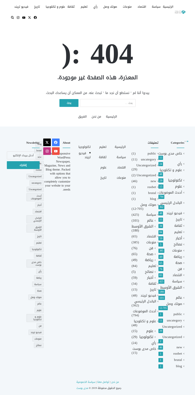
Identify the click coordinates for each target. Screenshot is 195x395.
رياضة (178, 257)
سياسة (156, 6)
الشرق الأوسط (171, 288)
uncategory (174, 320)
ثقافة (71, 6)
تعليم (84, 6)
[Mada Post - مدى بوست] (180, 12)
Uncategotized (172, 337)
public (177, 314)
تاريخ (37, 6)
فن (180, 269)
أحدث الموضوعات (170, 193)
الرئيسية (168, 6)
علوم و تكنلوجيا (55, 6)
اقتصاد (141, 6)
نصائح (178, 244)
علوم (178, 186)
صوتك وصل (110, 6)
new (179, 347)
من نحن (96, 117)
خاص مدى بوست (170, 153)
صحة (178, 263)
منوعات (127, 6)
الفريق (82, 117)
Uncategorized (172, 327)
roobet (177, 354)
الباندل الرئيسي (171, 203)
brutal (178, 360)
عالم (179, 298)
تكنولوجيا (175, 180)
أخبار (179, 238)
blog (179, 366)
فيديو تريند (21, 6)
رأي (95, 6)
